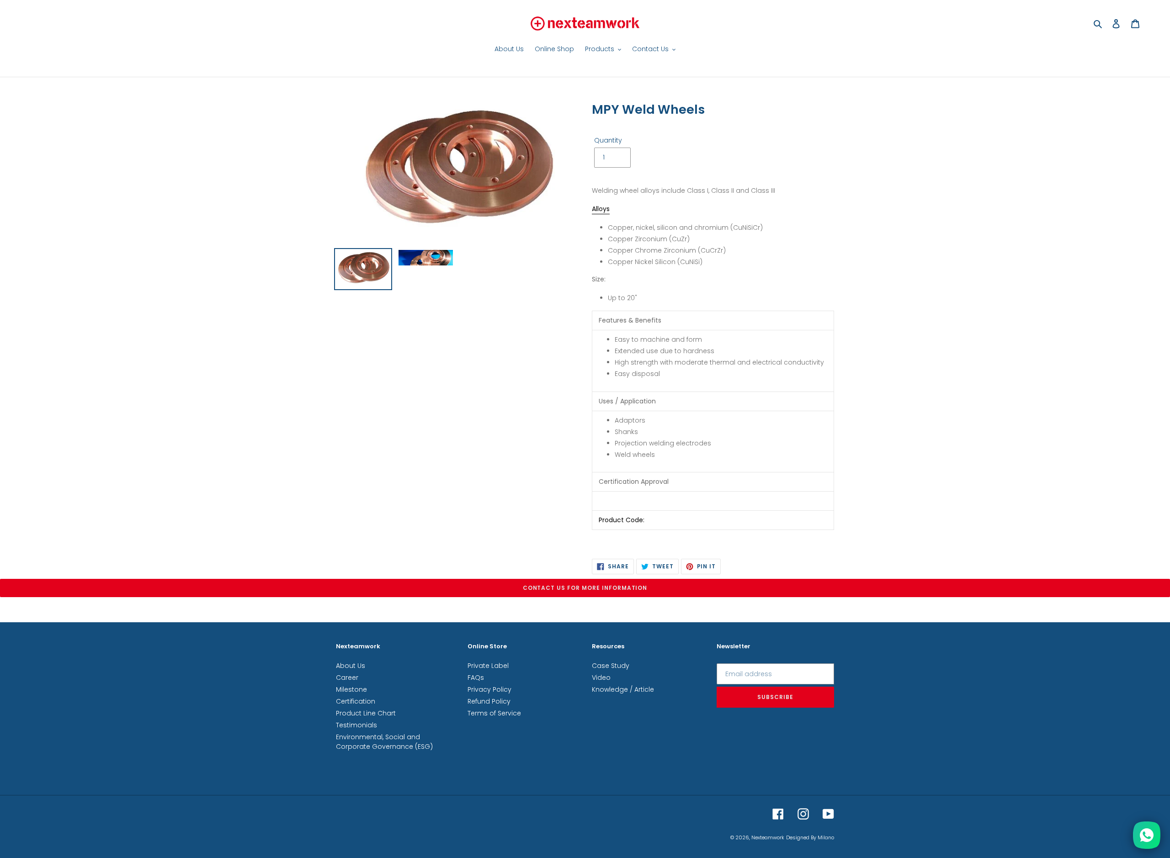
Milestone (351, 689)
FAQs (476, 677)
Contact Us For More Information (585, 588)
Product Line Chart (366, 713)
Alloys (601, 208)
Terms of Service (494, 713)
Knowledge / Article (623, 689)
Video (601, 677)
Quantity (608, 140)
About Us (350, 665)
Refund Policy (489, 701)
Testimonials (356, 725)
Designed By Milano (810, 837)
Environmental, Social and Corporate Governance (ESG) (384, 741)
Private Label (488, 665)
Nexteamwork (767, 837)
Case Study (610, 665)
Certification (355, 701)
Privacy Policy (489, 689)
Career (347, 677)
